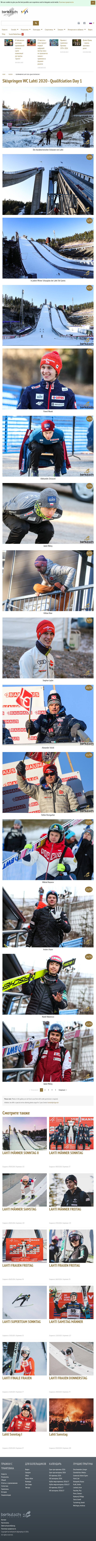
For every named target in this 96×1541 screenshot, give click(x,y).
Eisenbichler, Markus (79, 1472)
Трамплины (5, 1489)
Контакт (3, 1520)
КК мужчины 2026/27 (56, 1487)
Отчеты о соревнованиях (9, 1483)
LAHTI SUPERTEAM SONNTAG (21, 1321)
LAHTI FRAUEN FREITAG (17, 1265)
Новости (4, 1474)
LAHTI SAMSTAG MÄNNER (66, 1321)
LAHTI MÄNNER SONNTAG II (20, 1152)
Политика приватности (66, 2)
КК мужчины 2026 (55, 1475)
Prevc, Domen (77, 1493)
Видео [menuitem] (90, 29)
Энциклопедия (6, 1495)
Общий (3, 1480)
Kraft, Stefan (77, 1484)
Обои (27, 1475)
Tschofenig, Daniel (79, 1502)
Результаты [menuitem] (24, 29)
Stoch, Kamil (77, 1499)
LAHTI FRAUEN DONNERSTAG (68, 1378)
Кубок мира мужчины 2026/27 (59, 1481)
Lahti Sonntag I (12, 1434)
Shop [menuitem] (3, 34)
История (4, 1492)
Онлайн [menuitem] (13, 29)
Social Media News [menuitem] (16, 34)
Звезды (27, 1487)
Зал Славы (28, 1484)
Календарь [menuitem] (36, 29)
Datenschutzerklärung (8, 1525)
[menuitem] (79, 23)
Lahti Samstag (58, 1434)
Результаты (5, 1477)
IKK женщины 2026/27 (56, 1490)
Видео (27, 1469)
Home (3, 74)
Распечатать (5, 1523)
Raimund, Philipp (78, 1496)
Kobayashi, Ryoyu (78, 1481)
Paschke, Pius (77, 1490)
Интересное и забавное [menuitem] (75, 29)
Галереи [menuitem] (60, 29)
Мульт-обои (29, 1478)
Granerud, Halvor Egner (80, 1475)
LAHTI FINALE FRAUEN (17, 1378)
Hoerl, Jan (76, 1478)
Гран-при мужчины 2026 (57, 1469)
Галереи (10, 74)
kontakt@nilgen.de (53, 1102)
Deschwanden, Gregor (80, 1469)
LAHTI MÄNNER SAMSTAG (19, 1209)
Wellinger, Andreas (79, 1505)
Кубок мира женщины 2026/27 (59, 1484)
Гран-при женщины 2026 (57, 1472)
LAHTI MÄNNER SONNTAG (66, 1152)
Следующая (62, 1090)
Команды (28, 1481)
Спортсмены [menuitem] (49, 29)
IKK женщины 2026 (55, 1478)
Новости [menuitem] (4, 29)
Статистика (4, 1486)
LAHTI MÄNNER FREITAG (65, 1209)
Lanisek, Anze (77, 1487)
